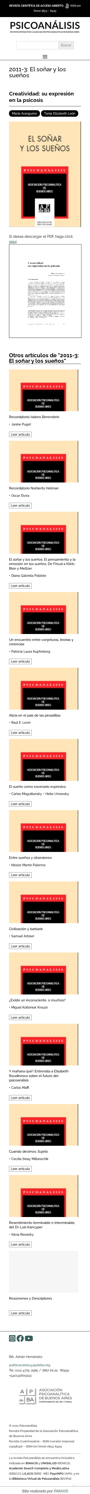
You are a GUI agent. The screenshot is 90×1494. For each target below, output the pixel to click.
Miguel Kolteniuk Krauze (29, 1007)
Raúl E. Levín (20, 722)
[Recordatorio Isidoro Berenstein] (43, 389)
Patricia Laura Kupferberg (30, 651)
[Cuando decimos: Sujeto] (43, 1124)
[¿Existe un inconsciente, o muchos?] (43, 972)
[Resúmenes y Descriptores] (43, 1271)
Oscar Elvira (20, 495)
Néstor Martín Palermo (28, 865)
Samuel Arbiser (22, 936)
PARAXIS (61, 1491)
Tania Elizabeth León (59, 113)
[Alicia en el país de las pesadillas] (43, 688)
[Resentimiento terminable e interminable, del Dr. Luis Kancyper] (43, 1195)
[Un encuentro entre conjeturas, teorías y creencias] (43, 612)
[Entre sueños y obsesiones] (43, 830)
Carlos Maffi (20, 1087)
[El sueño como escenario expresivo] (43, 759)
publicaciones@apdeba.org (29, 1365)
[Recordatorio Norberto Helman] (43, 461)
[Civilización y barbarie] (43, 901)
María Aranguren (24, 113)
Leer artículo (20, 434)
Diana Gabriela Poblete (28, 575)
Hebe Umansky (57, 794)
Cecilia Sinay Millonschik (29, 1159)
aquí (13, 241)
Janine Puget (21, 424)
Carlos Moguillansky (26, 794)
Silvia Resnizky (22, 1234)
